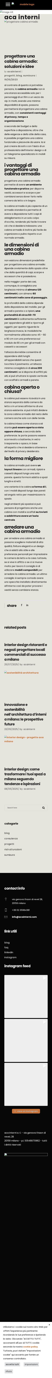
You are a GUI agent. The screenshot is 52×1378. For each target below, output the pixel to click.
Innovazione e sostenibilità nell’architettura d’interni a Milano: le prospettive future (25, 714)
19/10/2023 (11, 79)
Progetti (9, 75)
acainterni (14, 71)
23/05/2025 (11, 729)
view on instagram (27, 1111)
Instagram (10, 957)
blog (7, 942)
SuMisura (29, 75)
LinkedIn (8, 952)
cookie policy (30, 1346)
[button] (26, 996)
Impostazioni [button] (31, 1364)
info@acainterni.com (24, 916)
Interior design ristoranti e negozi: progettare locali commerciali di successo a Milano (25, 652)
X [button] (49, 1324)
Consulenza (11, 838)
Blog (19, 75)
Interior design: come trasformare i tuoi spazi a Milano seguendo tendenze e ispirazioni (25, 776)
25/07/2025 (11, 664)
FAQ (6, 947)
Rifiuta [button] (9, 1371)
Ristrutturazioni (13, 849)
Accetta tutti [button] (12, 1364)
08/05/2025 (11, 789)
